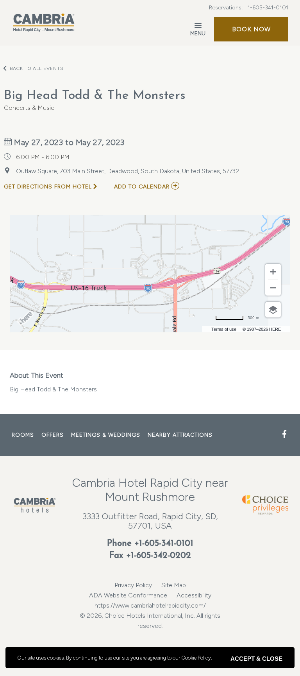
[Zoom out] (273, 288)
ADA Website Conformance (128, 595)
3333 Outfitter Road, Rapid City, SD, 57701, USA (150, 521)
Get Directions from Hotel (48, 186)
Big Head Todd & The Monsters (53, 382)
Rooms (23, 435)
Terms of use (223, 329)
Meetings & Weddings (105, 435)
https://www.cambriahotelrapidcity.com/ (150, 605)
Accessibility (194, 595)
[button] (251, 29)
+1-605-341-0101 (266, 7)
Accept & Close (256, 658)
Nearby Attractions (180, 435)
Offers (52, 435)
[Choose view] (273, 309)
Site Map (173, 585)
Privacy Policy (133, 585)
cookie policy (196, 658)
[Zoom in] (273, 272)
